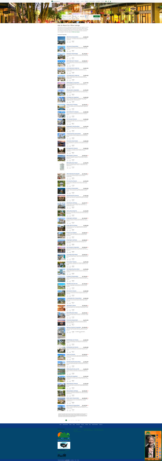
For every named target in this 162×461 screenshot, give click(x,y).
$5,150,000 (85, 53)
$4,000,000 (85, 141)
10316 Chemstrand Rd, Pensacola (73, 195)
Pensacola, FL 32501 (60, 452)
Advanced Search (96, 18)
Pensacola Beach (92, 1)
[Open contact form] (106, 1)
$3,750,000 (85, 173)
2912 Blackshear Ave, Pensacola (72, 339)
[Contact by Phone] (108, 1)
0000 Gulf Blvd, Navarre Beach (72, 162)
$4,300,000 (85, 111)
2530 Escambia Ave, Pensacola (72, 383)
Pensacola (86, 1)
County (63, 15)
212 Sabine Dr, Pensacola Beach (72, 276)
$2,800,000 (85, 261)
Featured (78, 1)
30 (76, 420)
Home (87, 16)
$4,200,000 (85, 133)
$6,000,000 (85, 46)
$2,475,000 (85, 320)
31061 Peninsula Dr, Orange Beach (73, 247)
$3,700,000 (85, 181)
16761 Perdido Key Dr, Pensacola (72, 111)
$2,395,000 (85, 376)
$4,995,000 (85, 60)
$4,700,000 (85, 82)
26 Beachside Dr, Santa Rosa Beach (73, 126)
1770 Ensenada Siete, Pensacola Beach (74, 133)
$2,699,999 (85, 290)
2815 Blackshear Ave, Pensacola (72, 347)
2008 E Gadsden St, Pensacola (72, 155)
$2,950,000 (85, 247)
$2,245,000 (85, 405)
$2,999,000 (85, 232)
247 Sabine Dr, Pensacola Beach (72, 188)
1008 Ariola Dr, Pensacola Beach (72, 36)
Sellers (82, 1)
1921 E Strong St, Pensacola (72, 119)
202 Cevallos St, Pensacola (71, 290)
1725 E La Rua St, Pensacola (72, 210)
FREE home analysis (76, 32)
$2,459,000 (85, 327)
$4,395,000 (85, 104)
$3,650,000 (85, 188)
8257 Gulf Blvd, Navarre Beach (72, 312)
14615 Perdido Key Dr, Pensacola (72, 60)
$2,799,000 (85, 276)
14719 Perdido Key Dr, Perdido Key (73, 68)
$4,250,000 (85, 119)
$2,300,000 (85, 390)
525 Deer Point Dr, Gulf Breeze (72, 104)
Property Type (87, 15)
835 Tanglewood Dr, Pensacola (72, 148)
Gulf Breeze (98, 1)
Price (72, 15)
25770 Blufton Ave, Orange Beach (73, 97)
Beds (72, 17)
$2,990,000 (85, 240)
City (62, 17)
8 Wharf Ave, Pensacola (71, 354)
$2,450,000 (85, 339)
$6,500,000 (85, 36)
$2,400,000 (85, 347)
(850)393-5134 (60, 429)
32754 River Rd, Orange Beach (72, 376)
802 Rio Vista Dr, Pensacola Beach (73, 398)
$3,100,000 (85, 210)
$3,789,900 (85, 162)
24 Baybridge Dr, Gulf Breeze (72, 218)
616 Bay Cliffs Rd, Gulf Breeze (72, 225)
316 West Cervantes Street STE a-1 (62, 451)
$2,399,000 (85, 354)
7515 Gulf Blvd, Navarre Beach (72, 254)
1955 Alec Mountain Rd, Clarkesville (73, 173)
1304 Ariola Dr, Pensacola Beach (72, 46)
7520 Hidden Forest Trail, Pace (72, 283)
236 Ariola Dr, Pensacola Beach (72, 53)
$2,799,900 (85, 269)
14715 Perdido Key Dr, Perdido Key (73, 75)
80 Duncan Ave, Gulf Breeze (72, 232)
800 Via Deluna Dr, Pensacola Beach (73, 405)
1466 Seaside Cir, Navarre (71, 305)
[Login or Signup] (110, 1)
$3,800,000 (85, 148)
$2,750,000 (85, 283)
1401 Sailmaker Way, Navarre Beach (73, 269)
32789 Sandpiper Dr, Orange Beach (73, 82)
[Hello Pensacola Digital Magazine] (64, 445)
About (71, 1)
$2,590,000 (85, 298)
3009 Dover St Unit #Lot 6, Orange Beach (74, 327)
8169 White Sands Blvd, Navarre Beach (74, 361)
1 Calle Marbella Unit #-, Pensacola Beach (74, 298)
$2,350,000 (85, 383)
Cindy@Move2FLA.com (61, 430)
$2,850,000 (85, 254)
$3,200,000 (85, 202)
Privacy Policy (67, 450)
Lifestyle (102, 1)
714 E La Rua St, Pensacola (71, 261)
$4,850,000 (85, 68)
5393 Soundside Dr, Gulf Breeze (72, 390)
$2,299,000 (85, 398)
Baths (76, 17)
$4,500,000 (85, 97)
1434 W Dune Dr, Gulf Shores (72, 202)
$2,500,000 (85, 312)
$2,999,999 (85, 225)
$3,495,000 (85, 195)
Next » (79, 420)
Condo (87, 17)
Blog (74, 1)
